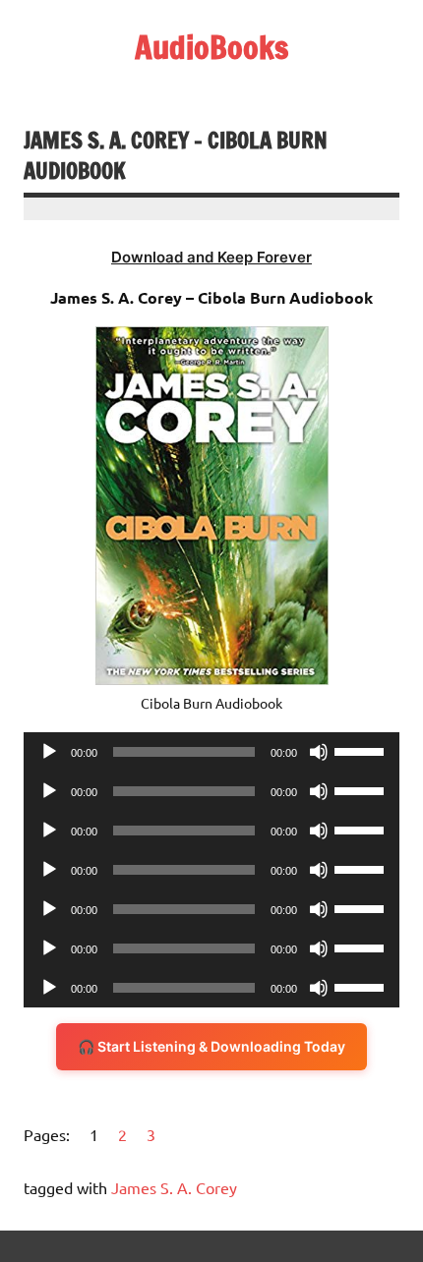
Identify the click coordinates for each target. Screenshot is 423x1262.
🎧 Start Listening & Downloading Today (211, 1046)
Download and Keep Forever (211, 257)
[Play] (49, 752)
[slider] (362, 750)
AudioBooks (211, 47)
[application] (211, 752)
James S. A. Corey (174, 1187)
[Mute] (319, 752)
